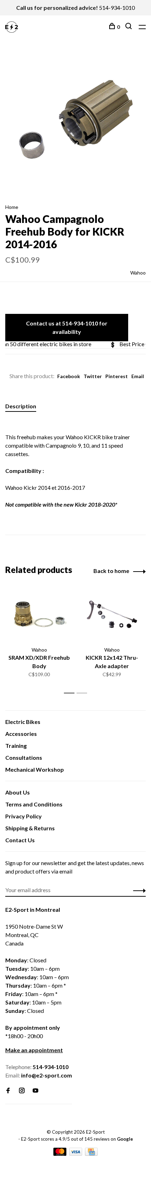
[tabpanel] (75, 121)
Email (137, 376)
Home (11, 207)
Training (16, 745)
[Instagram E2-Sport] (22, 1090)
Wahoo (138, 273)
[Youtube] (35, 1090)
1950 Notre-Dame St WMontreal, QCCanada (34, 935)
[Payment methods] (60, 1153)
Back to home (111, 570)
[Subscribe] (137, 890)
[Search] (129, 27)
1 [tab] (71, 693)
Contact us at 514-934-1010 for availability (66, 327)
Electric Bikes (22, 721)
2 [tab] (83, 693)
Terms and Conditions (34, 804)
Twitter (93, 376)
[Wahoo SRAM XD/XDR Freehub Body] (39, 615)
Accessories (21, 733)
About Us (17, 792)
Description (20, 406)
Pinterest (116, 376)
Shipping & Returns (30, 828)
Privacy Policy (23, 816)
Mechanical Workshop (34, 769)
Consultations (23, 757)
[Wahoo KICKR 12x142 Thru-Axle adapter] (112, 615)
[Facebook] (8, 1090)
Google (125, 1139)
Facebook (68, 376)
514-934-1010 (117, 7)
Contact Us (20, 840)
